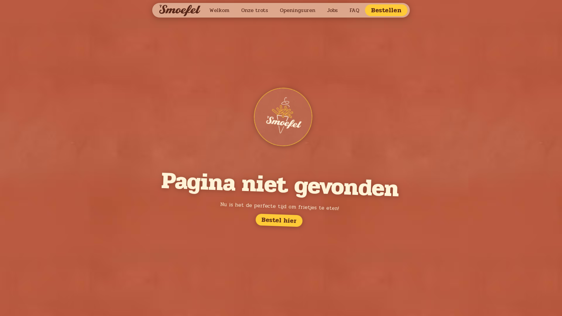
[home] (181, 10)
